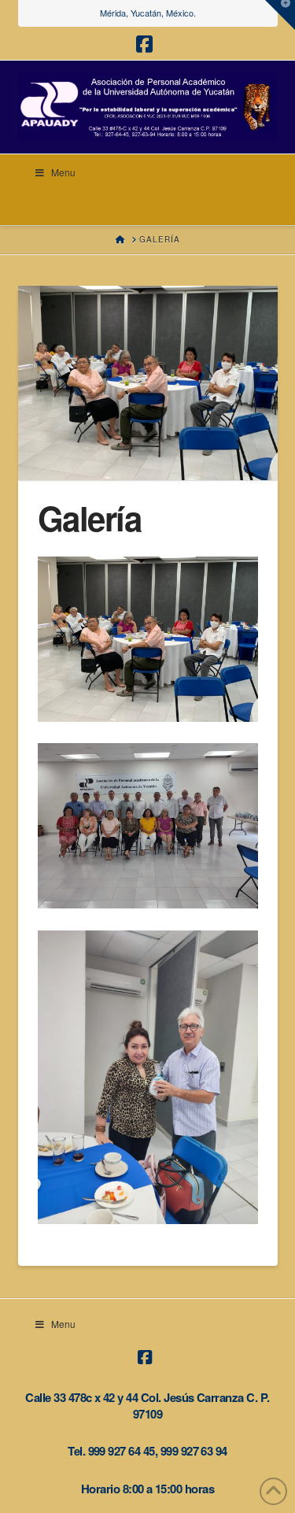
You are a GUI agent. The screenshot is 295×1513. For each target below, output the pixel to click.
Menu (63, 172)
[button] (280, 15)
